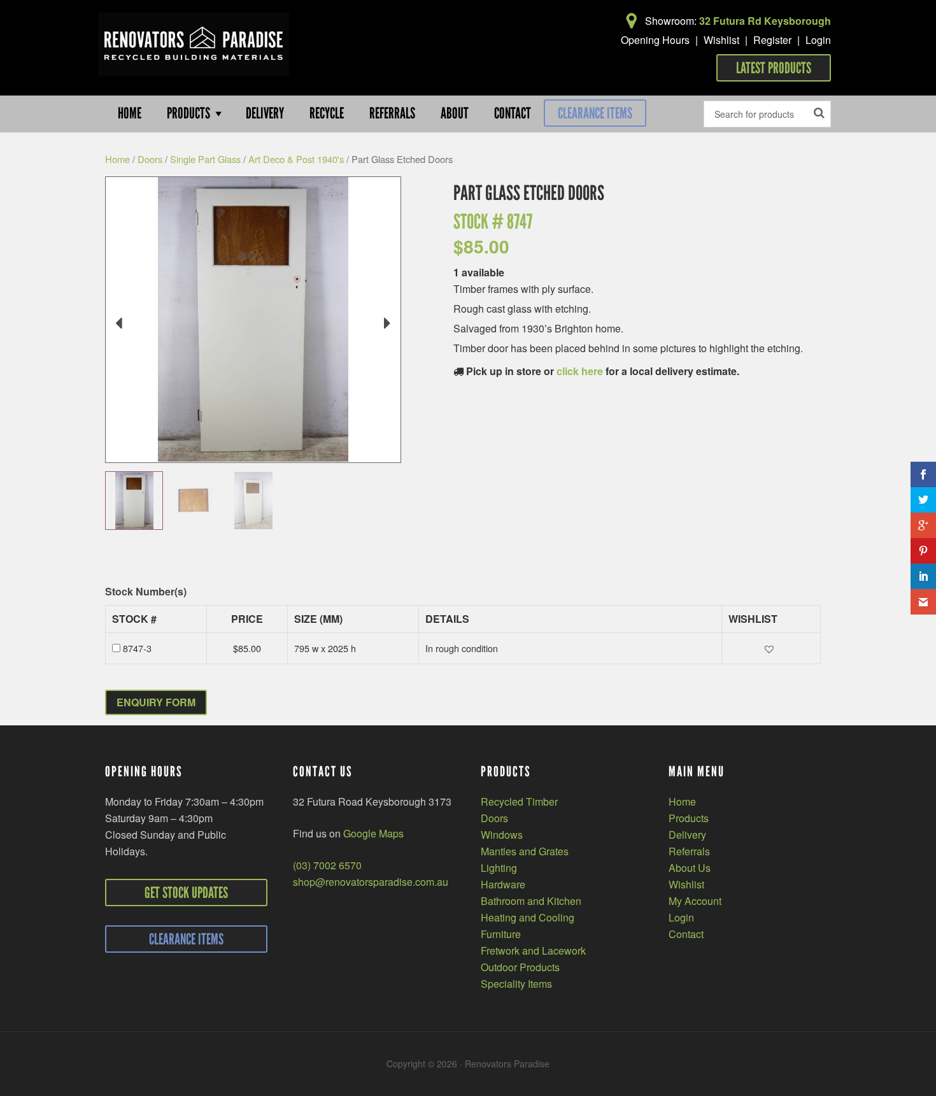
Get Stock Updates (186, 892)
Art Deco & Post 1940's (296, 159)
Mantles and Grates (525, 851)
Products (689, 818)
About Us (690, 867)
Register (772, 39)
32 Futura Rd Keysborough (765, 20)
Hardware (503, 884)
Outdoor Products (520, 967)
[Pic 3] (193, 500)
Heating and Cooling (527, 917)
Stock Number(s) (146, 592)
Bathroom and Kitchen (531, 900)
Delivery (687, 834)
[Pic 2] (134, 500)
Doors (150, 159)
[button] (771, 648)
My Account (695, 900)
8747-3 (137, 648)
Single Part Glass (205, 159)
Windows (502, 834)
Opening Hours (655, 39)
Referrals (689, 851)
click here (580, 371)
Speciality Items (516, 983)
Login (818, 39)
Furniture (501, 934)
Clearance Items (595, 113)
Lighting (499, 867)
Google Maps (373, 833)
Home (117, 159)
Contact (686, 934)
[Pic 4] (253, 500)
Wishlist (721, 39)
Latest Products (773, 68)
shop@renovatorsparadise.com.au (370, 881)
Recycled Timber (519, 801)
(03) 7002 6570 (327, 865)
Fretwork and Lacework (533, 950)
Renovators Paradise (193, 44)
